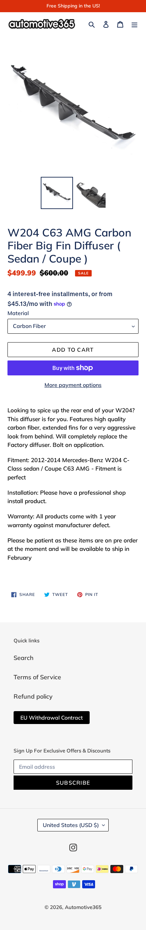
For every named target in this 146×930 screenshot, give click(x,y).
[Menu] (134, 24)
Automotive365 (83, 907)
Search (24, 658)
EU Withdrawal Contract (51, 717)
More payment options (73, 384)
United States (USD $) (71, 825)
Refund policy (33, 696)
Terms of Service (37, 677)
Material (18, 313)
